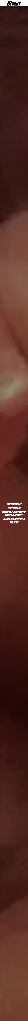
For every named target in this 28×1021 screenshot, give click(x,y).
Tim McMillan (8, 525)
